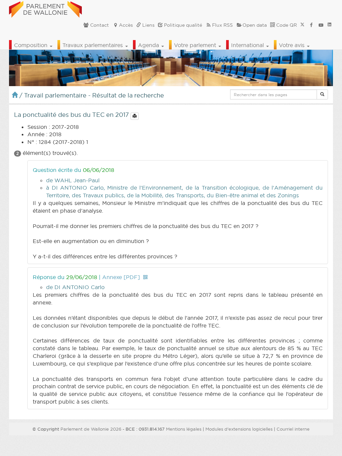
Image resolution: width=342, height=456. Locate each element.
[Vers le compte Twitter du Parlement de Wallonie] (302, 25)
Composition (31, 45)
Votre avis (292, 45)
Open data (254, 25)
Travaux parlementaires (93, 45)
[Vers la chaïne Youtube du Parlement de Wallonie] (321, 25)
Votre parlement (196, 45)
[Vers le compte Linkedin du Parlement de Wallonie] (329, 25)
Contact (99, 25)
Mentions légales (183, 429)
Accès (126, 25)
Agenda (149, 45)
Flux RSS (222, 25)
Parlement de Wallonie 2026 (90, 429)
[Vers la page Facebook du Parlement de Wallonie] (311, 25)
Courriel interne (293, 429)
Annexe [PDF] (121, 277)
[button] (322, 94)
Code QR (286, 25)
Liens (148, 25)
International (248, 45)
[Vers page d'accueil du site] (45, 8)
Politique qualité (182, 25)
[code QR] (145, 277)
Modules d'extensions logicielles (239, 429)
